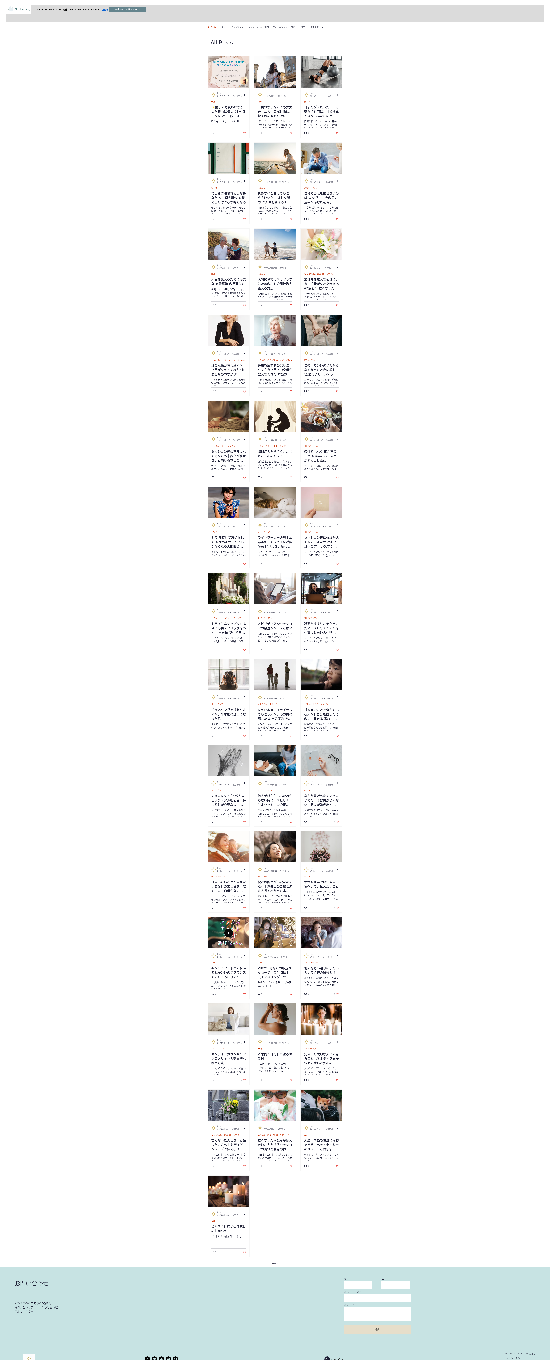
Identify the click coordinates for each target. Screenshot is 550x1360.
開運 (260, 102)
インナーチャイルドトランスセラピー (275, 446)
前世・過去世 (264, 876)
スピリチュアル (265, 188)
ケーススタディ (218, 876)
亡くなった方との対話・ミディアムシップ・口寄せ (272, 27)
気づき (307, 102)
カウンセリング (311, 360)
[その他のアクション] (245, 94)
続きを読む (316, 27)
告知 (223, 27)
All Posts (212, 27)
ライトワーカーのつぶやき (270, 1307)
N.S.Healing (22, 9)
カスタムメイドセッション (223, 446)
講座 (303, 27)
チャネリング (237, 27)
